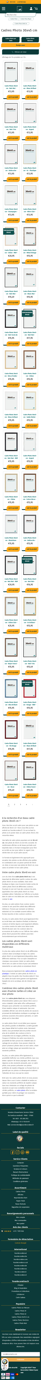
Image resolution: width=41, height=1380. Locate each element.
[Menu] (3, 8)
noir (11, 899)
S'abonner (20, 1359)
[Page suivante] (32, 804)
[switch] (5, 1368)
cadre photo (21, 1090)
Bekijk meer (20, 45)
